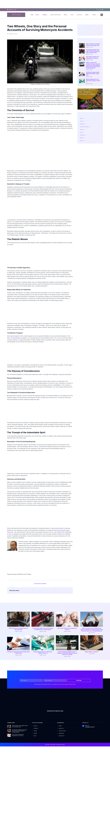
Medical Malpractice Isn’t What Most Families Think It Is (93, 81)
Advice (37, 14)
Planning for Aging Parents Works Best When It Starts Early (92, 74)
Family (65, 14)
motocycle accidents (41, 583)
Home (31, 14)
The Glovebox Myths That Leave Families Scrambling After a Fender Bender (93, 51)
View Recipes (84, 106)
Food (72, 14)
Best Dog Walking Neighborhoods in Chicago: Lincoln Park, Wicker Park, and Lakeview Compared (67, 653)
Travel (94, 14)
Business (44, 14)
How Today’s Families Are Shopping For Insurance (92, 57)
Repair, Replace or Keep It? (91, 651)
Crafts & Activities (55, 14)
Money (87, 14)
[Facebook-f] (96, 9)
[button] (101, 15)
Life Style (79, 14)
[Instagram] (100, 9)
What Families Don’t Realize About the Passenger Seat (93, 44)
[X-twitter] (98, 9)
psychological (16, 338)
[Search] (100, 32)
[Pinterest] (102, 9)
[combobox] (89, 32)
